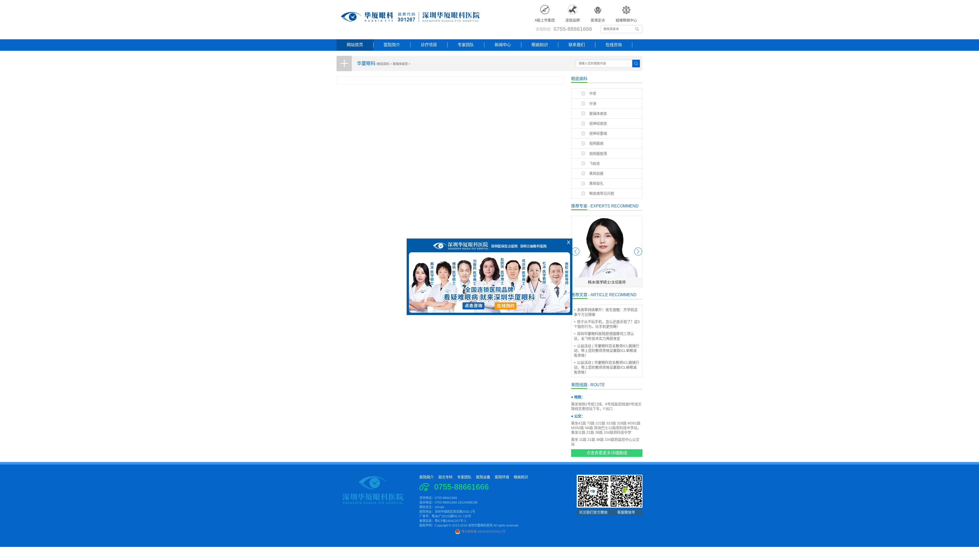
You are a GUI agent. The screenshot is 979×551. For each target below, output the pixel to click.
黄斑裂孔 (596, 183)
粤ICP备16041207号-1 (450, 521)
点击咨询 (473, 307)
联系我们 (577, 45)
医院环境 (502, 477)
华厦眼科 (366, 63)
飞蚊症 (594, 163)
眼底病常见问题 (601, 193)
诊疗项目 (429, 45)
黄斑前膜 (596, 173)
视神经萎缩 (598, 133)
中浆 (592, 93)
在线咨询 (614, 45)
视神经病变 (598, 123)
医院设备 (483, 477)
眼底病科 (383, 64)
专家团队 (466, 45)
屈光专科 (445, 477)
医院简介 (392, 45)
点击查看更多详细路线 (606, 453)
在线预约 (506, 307)
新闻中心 (503, 45)
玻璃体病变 (400, 64)
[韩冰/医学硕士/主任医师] (606, 286)
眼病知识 (540, 45)
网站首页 (355, 45)
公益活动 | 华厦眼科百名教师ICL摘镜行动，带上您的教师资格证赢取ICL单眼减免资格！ (606, 350)
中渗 (592, 104)
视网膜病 (596, 143)
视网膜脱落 (598, 154)
